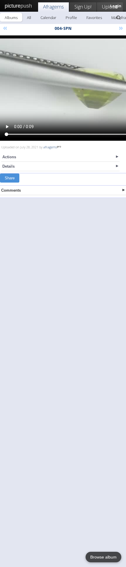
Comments (11, 190)
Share (10, 178)
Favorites (94, 17)
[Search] (118, 17)
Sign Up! (82, 6)
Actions (9, 157)
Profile (71, 17)
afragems (50, 147)
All (29, 17)
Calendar (48, 17)
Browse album (103, 557)
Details (8, 166)
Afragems (53, 6)
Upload (110, 6)
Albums (11, 17)
